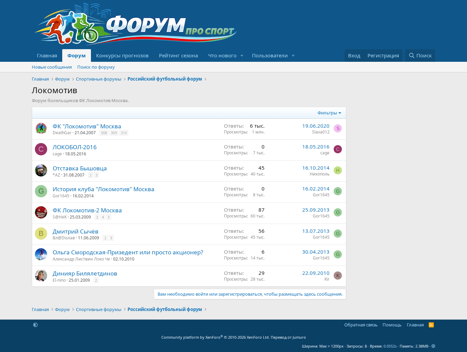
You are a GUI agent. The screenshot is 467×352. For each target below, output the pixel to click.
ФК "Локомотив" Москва (87, 126)
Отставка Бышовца (80, 168)
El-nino (59, 280)
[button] (242, 55)
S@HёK (60, 217)
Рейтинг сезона (178, 55)
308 (104, 132)
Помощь (392, 325)
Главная (47, 55)
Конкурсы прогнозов (122, 55)
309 (114, 132)
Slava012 (321, 132)
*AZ (56, 175)
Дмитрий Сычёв (75, 231)
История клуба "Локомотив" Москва (104, 189)
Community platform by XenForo (215, 337)
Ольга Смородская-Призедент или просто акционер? (128, 252)
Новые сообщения (52, 67)
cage (57, 154)
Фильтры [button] (327, 113)
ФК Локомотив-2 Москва (87, 210)
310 (124, 132)
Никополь (320, 174)
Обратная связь (361, 325)
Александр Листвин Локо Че (81, 259)
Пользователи (270, 55)
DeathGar (62, 133)
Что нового (222, 55)
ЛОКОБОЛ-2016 (75, 147)
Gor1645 (61, 196)
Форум (76, 55)
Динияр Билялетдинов (85, 273)
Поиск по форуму (96, 67)
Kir (327, 279)
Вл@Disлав (64, 238)
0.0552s (390, 346)
